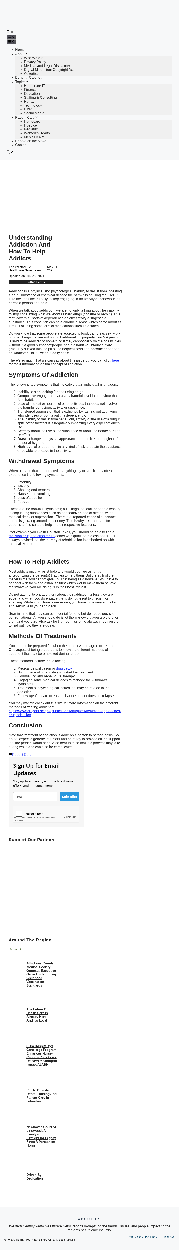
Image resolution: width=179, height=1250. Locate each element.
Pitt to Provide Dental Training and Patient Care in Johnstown (41, 1095)
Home (20, 50)
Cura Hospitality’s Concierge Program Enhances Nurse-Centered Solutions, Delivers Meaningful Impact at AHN (41, 1055)
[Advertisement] (89, 192)
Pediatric (31, 129)
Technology (33, 105)
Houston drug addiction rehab (32, 536)
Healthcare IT (34, 86)
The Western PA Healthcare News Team (25, 268)
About (19, 54)
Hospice (30, 125)
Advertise (31, 73)
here (115, 360)
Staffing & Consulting (40, 97)
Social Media (34, 113)
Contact (21, 145)
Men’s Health (34, 137)
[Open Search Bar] (10, 32)
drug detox (64, 668)
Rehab (29, 101)
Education (32, 93)
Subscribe (69, 797)
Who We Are (33, 58)
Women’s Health (37, 133)
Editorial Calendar (29, 77)
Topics (20, 82)
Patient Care (25, 117)
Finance (30, 90)
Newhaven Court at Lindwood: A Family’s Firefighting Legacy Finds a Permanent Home (41, 1136)
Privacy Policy (35, 62)
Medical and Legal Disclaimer (47, 66)
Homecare (32, 121)
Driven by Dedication (34, 1176)
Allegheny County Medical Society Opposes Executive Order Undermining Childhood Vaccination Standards (41, 974)
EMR (28, 109)
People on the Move (30, 141)
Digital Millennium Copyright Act (49, 70)
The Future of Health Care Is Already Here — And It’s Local (38, 1014)
